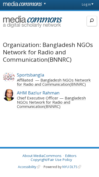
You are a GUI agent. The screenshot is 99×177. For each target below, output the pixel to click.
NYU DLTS (69, 167)
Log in (86, 4)
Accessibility (27, 167)
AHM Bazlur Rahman (38, 93)
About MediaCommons (42, 155)
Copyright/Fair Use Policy (51, 159)
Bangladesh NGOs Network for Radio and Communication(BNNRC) (54, 82)
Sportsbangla (30, 75)
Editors (71, 155)
